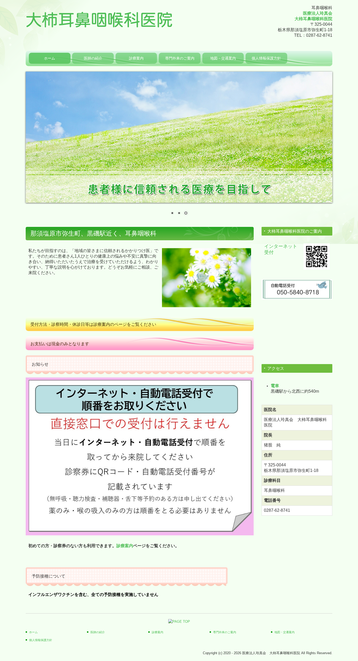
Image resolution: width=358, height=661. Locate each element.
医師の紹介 (93, 58)
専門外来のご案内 (179, 58)
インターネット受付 (280, 249)
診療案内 (136, 58)
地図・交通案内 (223, 58)
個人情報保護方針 (266, 58)
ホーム (49, 58)
